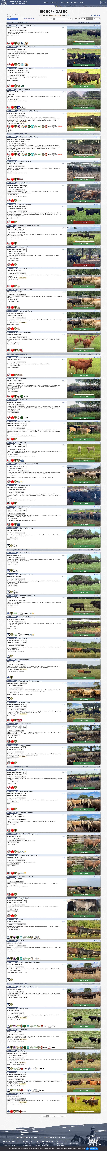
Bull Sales (84, 6)
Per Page (77, 18)
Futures (104, 6)
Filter (9, 19)
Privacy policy (93, 1148)
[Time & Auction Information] (68, 15)
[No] (105, 1148)
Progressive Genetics (94, 6)
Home (46, 2)
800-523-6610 (23, 3)
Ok (87, 1148)
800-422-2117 (23, 1)
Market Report (76, 6)
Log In (104, 2)
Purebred (74, 2)
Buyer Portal (67, 6)
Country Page (64, 2)
